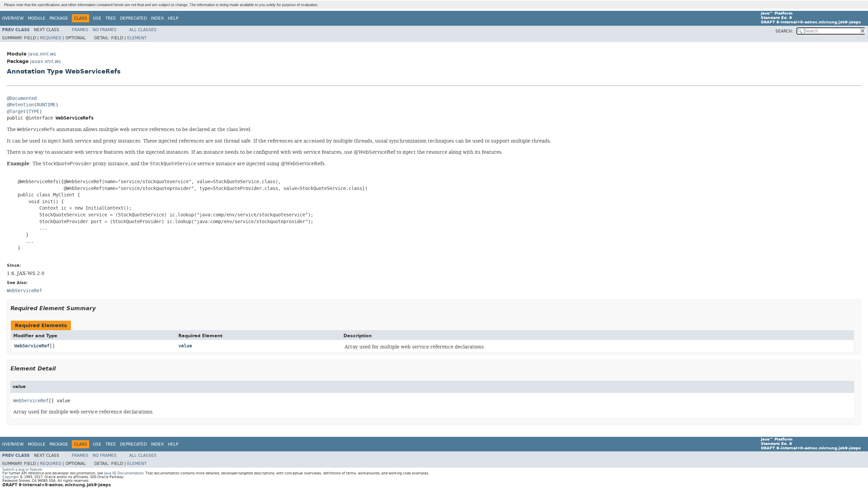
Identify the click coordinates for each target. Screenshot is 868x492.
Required (50, 38)
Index (157, 18)
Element (136, 38)
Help (173, 18)
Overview (13, 18)
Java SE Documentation (123, 473)
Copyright (10, 477)
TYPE (33, 111)
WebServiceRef (32, 346)
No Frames (105, 29)
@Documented (22, 98)
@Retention (20, 105)
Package (59, 18)
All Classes (143, 29)
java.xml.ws (42, 54)
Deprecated (133, 18)
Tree (110, 18)
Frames (80, 29)
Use (97, 18)
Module (36, 18)
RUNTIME (46, 105)
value (185, 346)
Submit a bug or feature (22, 469)
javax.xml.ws (45, 61)
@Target (16, 111)
